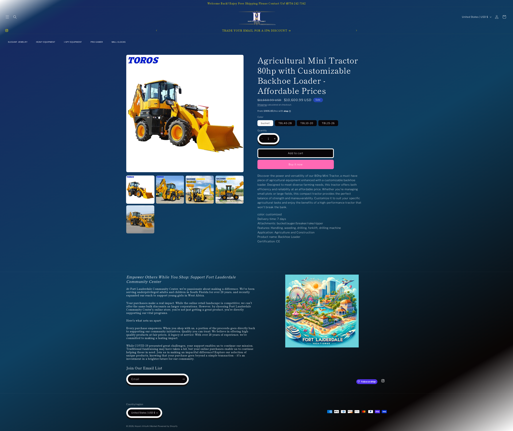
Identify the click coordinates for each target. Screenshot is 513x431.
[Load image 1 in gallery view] (140, 190)
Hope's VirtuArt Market (146, 426)
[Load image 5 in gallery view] (140, 219)
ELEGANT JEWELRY (18, 42)
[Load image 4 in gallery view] (229, 190)
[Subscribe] (183, 379)
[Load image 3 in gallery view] (200, 190)
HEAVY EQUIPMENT (45, 42)
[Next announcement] (357, 30)
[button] (7, 17)
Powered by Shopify (167, 426)
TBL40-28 (285, 123)
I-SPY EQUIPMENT (73, 42)
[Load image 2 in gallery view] (170, 190)
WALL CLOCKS (119, 42)
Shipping (262, 104)
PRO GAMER (97, 42)
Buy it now (296, 164)
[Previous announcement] (156, 30)
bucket (265, 123)
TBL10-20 (306, 123)
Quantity (262, 130)
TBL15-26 (328, 123)
